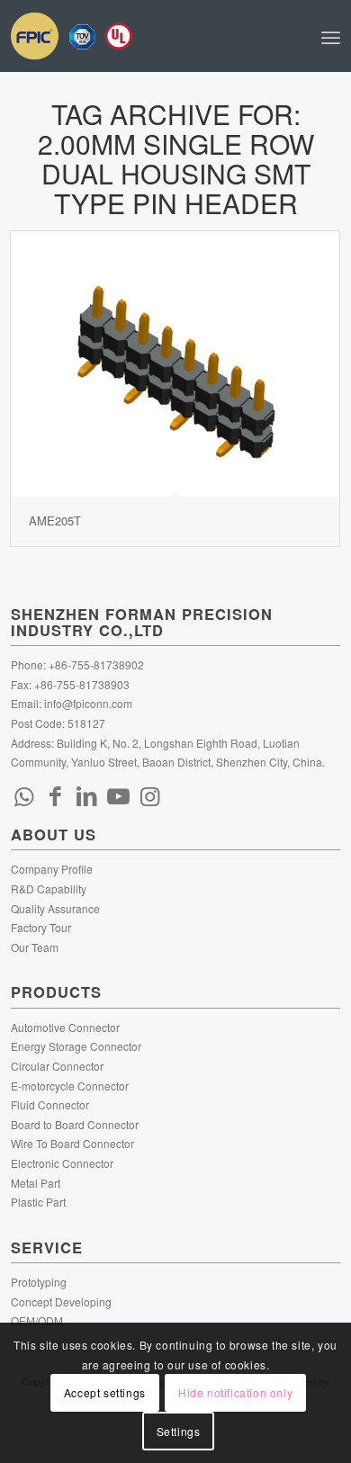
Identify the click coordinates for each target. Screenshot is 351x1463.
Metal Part (35, 1182)
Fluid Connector (50, 1104)
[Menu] (330, 36)
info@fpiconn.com (88, 703)
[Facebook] (55, 794)
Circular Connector (57, 1065)
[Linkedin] (87, 794)
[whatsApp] (24, 794)
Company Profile (52, 868)
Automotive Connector (65, 1027)
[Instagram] (150, 794)
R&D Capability (48, 888)
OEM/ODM (37, 1320)
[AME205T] (175, 364)
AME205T (55, 520)
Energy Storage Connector (76, 1046)
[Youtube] (118, 794)
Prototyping (39, 1281)
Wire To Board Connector (72, 1143)
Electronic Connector (62, 1163)
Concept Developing (61, 1301)
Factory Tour (41, 927)
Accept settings (105, 1392)
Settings (179, 1431)
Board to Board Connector (75, 1124)
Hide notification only (235, 1392)
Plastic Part (38, 1201)
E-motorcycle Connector (70, 1085)
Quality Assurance (55, 908)
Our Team (34, 947)
